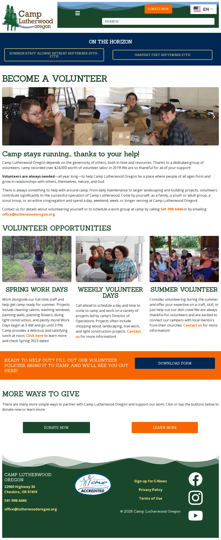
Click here (34, 335)
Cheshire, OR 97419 (20, 491)
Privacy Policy (150, 489)
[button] (7, 116)
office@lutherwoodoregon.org (28, 214)
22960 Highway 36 (19, 486)
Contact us (192, 325)
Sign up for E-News (150, 481)
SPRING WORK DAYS (37, 289)
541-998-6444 (172, 209)
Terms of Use (150, 498)
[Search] (210, 21)
